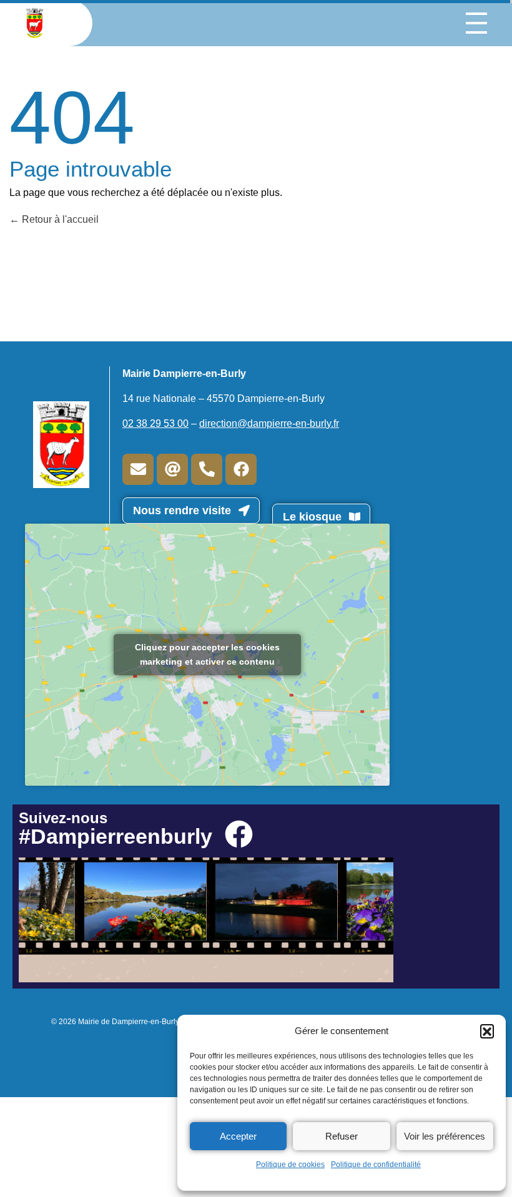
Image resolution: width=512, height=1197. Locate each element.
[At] (172, 469)
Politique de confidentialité (376, 1164)
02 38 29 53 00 (155, 423)
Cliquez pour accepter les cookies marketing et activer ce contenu (207, 654)
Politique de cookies (290, 1164)
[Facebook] (241, 469)
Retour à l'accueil (59, 219)
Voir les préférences (444, 1136)
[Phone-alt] (206, 469)
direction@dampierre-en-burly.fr (269, 423)
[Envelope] (138, 469)
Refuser (341, 1136)
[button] (487, 1031)
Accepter (238, 1136)
